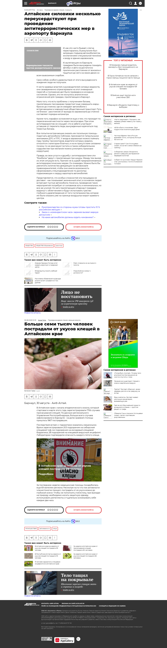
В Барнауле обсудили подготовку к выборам (123, 106)
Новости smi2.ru (32, 313)
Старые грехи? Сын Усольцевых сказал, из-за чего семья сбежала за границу (127, 145)
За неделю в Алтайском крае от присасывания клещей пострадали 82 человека (85, 548)
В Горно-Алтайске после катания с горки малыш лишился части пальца (123, 77)
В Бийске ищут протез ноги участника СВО (123, 96)
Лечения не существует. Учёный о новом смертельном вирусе (127, 382)
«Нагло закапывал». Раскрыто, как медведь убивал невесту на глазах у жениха (127, 121)
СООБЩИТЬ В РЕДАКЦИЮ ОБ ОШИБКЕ (112, 606)
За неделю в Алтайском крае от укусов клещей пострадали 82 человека (85, 556)
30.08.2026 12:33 (30, 320)
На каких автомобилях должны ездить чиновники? (68, 217)
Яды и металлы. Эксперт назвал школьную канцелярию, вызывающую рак (126, 399)
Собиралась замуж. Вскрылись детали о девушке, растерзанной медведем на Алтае (126, 154)
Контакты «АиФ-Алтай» (50, 603)
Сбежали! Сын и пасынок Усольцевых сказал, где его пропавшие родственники (128, 415)
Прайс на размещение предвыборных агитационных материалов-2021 (68, 606)
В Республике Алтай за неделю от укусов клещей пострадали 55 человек (48, 556)
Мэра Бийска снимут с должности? (82, 272)
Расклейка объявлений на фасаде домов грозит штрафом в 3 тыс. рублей (48, 281)
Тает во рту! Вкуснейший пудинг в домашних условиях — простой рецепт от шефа (127, 407)
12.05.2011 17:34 (29, 10)
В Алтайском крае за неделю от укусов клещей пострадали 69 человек (123, 87)
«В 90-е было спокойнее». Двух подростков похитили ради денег (127, 128)
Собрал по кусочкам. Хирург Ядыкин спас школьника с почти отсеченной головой (128, 162)
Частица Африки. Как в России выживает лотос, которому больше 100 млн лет (127, 137)
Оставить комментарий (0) (83, 227)
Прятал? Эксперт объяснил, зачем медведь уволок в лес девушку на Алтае (127, 391)
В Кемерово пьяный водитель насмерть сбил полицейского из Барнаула (123, 67)
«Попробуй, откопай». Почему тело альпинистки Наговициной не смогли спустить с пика (127, 375)
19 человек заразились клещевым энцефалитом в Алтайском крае (47, 563)
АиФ (38, 391)
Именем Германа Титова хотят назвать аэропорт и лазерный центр (46, 265)
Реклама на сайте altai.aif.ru (73, 603)
